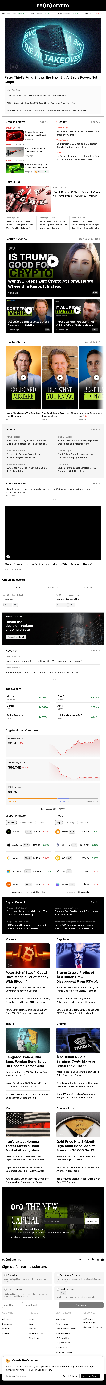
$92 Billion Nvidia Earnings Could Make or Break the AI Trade (78, 133)
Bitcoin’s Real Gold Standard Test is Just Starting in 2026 (76, 913)
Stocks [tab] (11, 822)
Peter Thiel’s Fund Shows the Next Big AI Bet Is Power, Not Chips (51, 79)
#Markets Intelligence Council (66, 908)
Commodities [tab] (26, 822)
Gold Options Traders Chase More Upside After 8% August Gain (77, 1169)
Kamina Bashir (60, 187)
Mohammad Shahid (16, 450)
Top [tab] (58, 822)
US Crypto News (63, 1338)
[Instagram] (98, 1259)
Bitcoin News (62, 1324)
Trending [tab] (70, 822)
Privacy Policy (41, 1237)
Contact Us (7, 1324)
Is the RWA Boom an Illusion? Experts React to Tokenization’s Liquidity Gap (74, 927)
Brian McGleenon (66, 437)
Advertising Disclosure (92, 1327)
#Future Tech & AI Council (17, 908)
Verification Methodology (89, 1321)
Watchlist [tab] (84, 822)
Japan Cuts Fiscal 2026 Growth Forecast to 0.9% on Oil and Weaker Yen (27, 1085)
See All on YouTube (88, 239)
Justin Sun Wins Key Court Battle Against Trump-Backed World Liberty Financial (77, 989)
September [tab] (53, 587)
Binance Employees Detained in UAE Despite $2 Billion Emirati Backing (36, 134)
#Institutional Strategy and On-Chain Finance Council (76, 922)
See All (94, 429)
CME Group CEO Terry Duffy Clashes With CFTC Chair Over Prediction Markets (77, 1011)
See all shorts (91, 342)
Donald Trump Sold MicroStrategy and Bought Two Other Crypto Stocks (85, 224)
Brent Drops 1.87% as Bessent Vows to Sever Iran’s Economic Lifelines (76, 194)
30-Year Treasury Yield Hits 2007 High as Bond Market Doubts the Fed (27, 1096)
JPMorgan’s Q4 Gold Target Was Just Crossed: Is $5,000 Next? (76, 1158)
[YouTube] (79, 1259)
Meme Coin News (64, 1352)
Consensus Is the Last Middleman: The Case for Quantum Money (27, 913)
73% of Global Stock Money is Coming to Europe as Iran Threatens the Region (27, 1180)
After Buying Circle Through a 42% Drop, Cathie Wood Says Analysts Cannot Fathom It (77, 1085)
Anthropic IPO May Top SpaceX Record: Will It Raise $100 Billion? (35, 150)
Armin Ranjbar (13, 437)
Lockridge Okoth (14, 217)
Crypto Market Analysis (66, 1328)
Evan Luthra (63, 464)
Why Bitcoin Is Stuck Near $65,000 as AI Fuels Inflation (27, 469)
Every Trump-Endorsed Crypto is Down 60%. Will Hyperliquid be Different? (44, 661)
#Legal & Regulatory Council (18, 922)
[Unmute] (8, 556)
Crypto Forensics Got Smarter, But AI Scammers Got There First (77, 469)
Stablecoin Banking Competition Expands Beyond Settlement (24, 456)
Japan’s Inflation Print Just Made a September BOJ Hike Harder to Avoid (25, 1169)
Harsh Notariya (13, 656)
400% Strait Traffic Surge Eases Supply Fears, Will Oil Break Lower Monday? (53, 224)
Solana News (61, 1347)
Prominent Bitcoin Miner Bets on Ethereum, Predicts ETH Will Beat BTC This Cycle (28, 1000)
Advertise (6, 1319)
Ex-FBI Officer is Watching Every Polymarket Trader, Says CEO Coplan (75, 1000)
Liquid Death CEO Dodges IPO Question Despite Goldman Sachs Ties (76, 145)
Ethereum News (63, 1333)
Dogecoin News (63, 1342)
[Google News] (102, 1259)
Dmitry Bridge (64, 450)
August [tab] (17, 587)
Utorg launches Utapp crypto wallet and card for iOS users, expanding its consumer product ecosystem (49, 491)
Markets (22, 128)
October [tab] (88, 587)
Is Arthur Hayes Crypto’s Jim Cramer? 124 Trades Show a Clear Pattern (42, 672)
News (31, 1319)
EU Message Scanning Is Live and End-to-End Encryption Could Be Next (28, 927)
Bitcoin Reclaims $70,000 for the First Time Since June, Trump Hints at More (37, 166)
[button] (23, 377)
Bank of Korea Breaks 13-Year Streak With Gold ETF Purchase (78, 1180)
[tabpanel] (53, 600)
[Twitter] (84, 1259)
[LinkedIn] (93, 1259)
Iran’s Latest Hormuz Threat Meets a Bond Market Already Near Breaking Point (78, 158)
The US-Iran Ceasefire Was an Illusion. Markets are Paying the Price (77, 456)
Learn (31, 1324)
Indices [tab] (41, 822)
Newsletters (34, 1338)
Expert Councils (36, 1333)
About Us (6, 1328)
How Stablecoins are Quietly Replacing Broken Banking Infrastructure (78, 442)
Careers (5, 1333)
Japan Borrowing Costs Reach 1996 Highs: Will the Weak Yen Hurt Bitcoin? (19, 224)
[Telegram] (88, 1259)
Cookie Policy (44, 1369)
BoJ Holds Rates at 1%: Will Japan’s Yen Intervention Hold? (26, 1074)
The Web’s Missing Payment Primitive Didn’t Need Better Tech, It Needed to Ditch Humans (26, 442)
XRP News (60, 1319)
